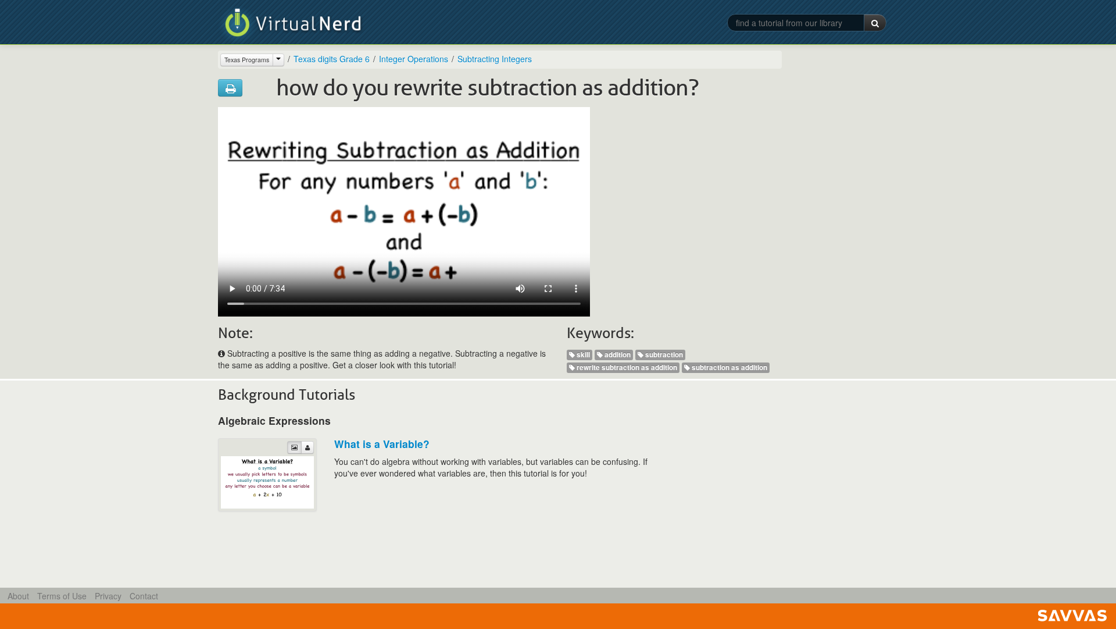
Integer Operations (413, 59)
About (18, 596)
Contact (144, 596)
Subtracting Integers (494, 59)
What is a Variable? (382, 443)
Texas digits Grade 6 (332, 59)
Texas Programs (246, 59)
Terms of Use (62, 596)
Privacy (108, 596)
